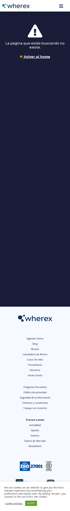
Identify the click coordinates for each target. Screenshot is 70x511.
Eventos (35, 435)
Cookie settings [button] (14, 503)
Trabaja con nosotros (35, 408)
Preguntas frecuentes (35, 387)
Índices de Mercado (35, 440)
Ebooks (35, 349)
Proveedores (35, 364)
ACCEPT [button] (31, 503)
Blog (35, 343)
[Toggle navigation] (61, 6)
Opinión (35, 430)
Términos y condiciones (35, 402)
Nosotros (35, 370)
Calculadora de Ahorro (35, 354)
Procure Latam (35, 419)
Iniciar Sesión (35, 375)
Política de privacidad (35, 392)
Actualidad (35, 425)
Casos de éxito (35, 359)
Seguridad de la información (35, 397)
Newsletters (35, 446)
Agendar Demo (35, 338)
